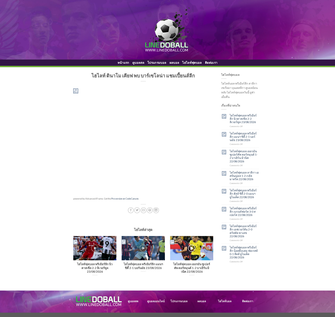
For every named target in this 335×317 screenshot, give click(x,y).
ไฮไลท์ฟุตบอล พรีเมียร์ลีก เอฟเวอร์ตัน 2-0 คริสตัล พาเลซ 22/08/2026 (243, 231)
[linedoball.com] (167, 30)
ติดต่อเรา (211, 62)
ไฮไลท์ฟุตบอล (192, 62)
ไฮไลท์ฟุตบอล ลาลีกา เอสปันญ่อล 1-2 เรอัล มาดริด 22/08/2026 (244, 176)
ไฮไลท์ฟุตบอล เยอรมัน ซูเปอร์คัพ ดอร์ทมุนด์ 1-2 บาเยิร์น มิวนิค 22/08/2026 (244, 156)
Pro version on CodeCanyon (125, 198)
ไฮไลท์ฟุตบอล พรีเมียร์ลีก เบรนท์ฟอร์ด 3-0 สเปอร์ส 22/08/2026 (243, 211)
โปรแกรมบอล (156, 62)
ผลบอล (174, 62)
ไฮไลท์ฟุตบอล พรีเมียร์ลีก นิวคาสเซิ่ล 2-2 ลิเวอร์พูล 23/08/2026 (243, 119)
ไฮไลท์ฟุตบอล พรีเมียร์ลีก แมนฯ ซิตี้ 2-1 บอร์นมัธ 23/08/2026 (243, 137)
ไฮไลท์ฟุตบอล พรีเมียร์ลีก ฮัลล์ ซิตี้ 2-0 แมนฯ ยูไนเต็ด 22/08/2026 (243, 193)
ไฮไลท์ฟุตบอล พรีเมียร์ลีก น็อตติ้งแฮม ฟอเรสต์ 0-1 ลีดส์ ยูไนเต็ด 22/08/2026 (244, 252)
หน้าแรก (123, 62)
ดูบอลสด (138, 62)
